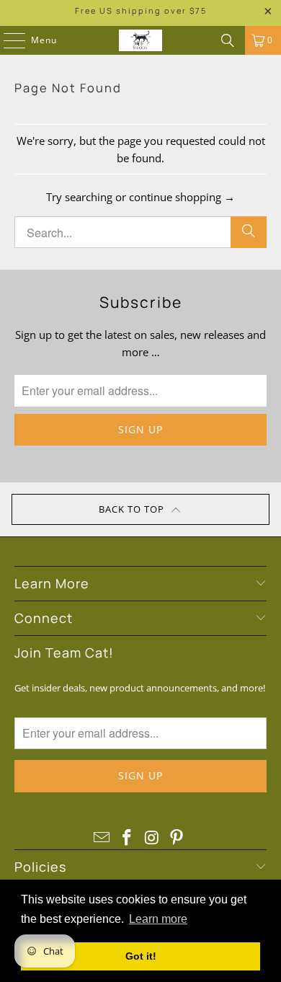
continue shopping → (182, 197)
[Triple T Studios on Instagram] (153, 837)
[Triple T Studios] (141, 40)
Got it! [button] (140, 956)
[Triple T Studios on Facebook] (127, 837)
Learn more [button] (158, 919)
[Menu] (7, 40)
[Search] (227, 40)
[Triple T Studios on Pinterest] (177, 837)
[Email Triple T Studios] (102, 837)
